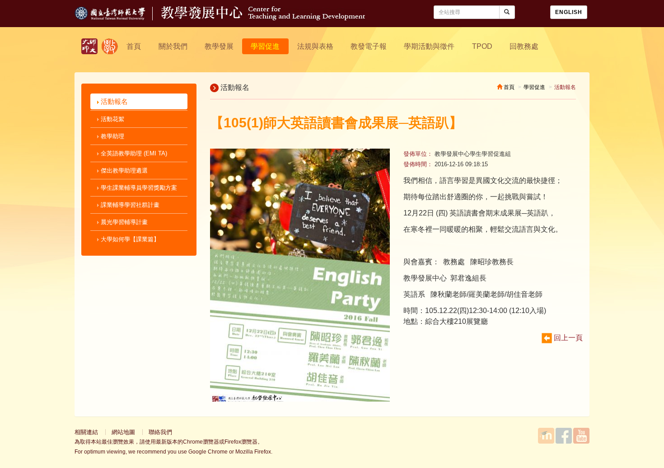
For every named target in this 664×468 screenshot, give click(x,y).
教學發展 (219, 46)
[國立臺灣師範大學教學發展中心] (110, 46)
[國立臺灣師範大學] (118, 18)
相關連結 (86, 432)
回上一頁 (567, 338)
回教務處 (524, 46)
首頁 (133, 46)
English (568, 12)
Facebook (564, 436)
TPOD (482, 46)
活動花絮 (111, 119)
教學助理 (111, 136)
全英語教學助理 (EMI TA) (133, 153)
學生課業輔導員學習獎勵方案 (138, 187)
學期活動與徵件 (429, 46)
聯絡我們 (160, 432)
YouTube (581, 436)
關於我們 (173, 46)
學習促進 (265, 46)
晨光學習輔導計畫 (123, 222)
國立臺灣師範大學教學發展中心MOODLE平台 (546, 436)
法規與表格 (315, 46)
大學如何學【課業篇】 (129, 239)
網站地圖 (123, 432)
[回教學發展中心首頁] (263, 18)
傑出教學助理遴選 (123, 170)
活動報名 (113, 101)
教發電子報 (369, 46)
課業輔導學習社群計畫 (129, 204)
